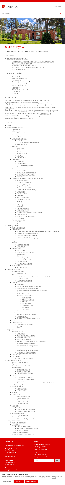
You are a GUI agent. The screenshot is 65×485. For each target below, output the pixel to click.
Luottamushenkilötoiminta (25, 373)
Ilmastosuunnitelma (23, 197)
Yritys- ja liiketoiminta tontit (25, 165)
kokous (17, 107)
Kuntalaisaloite (21, 390)
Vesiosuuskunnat (22, 224)
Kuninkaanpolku (27, 298)
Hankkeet (15, 392)
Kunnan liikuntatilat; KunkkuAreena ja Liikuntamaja (32, 290)
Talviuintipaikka (26, 303)
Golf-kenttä (25, 307)
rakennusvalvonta (12, 116)
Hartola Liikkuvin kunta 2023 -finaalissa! (29, 286)
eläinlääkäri (47, 100)
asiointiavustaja (9, 100)
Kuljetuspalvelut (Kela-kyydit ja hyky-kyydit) (29, 212)
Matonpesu (20, 148)
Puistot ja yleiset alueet (24, 182)
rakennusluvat (45, 113)
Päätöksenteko (16, 368)
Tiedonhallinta (16, 394)
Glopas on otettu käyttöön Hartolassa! (28, 318)
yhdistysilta (18, 118)
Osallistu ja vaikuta (17, 387)
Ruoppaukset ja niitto (23, 186)
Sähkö (19, 137)
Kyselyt (14, 93)
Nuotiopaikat (26, 309)
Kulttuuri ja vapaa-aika (19, 84)
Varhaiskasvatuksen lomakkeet (31, 239)
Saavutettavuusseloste (23, 396)
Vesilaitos (20, 222)
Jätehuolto (15, 169)
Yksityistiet (20, 207)
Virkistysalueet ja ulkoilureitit (25, 296)
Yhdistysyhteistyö (22, 388)
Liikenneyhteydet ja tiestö (19, 205)
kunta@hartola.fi (10, 456)
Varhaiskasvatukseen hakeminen (27, 235)
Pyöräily (24, 301)
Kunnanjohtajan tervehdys (20, 362)
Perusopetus (16, 243)
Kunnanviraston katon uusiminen (22, 63)
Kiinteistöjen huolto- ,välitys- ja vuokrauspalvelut (31, 341)
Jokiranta (19, 326)
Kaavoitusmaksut (22, 144)
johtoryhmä (40, 103)
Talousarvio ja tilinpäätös (24, 377)
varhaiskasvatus (9, 118)
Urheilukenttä (21, 284)
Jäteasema (20, 176)
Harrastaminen (21, 250)
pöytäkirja (37, 113)
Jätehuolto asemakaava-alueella (26, 173)
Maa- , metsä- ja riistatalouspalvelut (27, 345)
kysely (17, 111)
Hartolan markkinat (18, 271)
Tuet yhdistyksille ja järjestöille (26, 411)
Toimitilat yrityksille (23, 167)
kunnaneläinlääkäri (27, 107)
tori (50, 116)
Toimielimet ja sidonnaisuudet (21, 366)
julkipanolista (49, 105)
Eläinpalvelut (20, 334)
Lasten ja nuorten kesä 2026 (25, 252)
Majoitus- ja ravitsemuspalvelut (26, 347)
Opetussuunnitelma (23, 244)
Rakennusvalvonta (22, 133)
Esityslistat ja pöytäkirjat (24, 371)
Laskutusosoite (21, 381)
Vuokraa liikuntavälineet (24, 294)
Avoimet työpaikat (27, 100)
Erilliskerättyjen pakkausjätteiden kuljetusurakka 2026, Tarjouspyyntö (33, 61)
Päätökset (15, 87)
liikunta (21, 111)
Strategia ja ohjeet (17, 385)
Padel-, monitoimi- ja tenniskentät (27, 292)
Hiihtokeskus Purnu (28, 305)
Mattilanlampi (21, 191)
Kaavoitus (20, 140)
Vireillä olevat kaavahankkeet (30, 142)
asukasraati (15, 100)
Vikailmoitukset (16, 129)
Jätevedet (19, 201)
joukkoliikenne (47, 103)
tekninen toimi (46, 116)
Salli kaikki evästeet (31, 481)
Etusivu (9, 125)
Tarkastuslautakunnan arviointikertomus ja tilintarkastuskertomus (37, 383)
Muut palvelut (21, 349)
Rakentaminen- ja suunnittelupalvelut (28, 351)
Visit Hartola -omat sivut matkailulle (27, 315)
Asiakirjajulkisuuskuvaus (24, 402)
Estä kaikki (18, 481)
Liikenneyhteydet (22, 214)
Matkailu (14, 313)
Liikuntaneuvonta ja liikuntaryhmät (27, 288)
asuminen (20, 100)
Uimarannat (20, 311)
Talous (14, 375)
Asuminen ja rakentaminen (20, 82)
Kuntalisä (19, 407)
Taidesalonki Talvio (22, 279)
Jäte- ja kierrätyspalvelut (24, 337)
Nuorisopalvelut (16, 248)
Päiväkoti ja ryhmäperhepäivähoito (27, 233)
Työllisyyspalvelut (17, 354)
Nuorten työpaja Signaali (24, 258)
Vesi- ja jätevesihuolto (18, 220)
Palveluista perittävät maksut (25, 379)
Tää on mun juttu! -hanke (24, 263)
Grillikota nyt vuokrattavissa (20, 69)
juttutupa (56, 105)
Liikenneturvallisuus (23, 210)
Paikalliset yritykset (17, 332)
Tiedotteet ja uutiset (18, 78)
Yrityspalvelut (16, 356)
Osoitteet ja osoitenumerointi (25, 216)
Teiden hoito (20, 218)
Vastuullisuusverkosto (23, 199)
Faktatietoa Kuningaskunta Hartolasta (28, 419)
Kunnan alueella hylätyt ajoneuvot (27, 188)
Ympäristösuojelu (22, 193)
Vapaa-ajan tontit (22, 163)
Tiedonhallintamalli (22, 404)
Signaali (29, 116)
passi (15, 113)
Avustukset (15, 405)
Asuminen (15, 146)
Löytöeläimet (21, 203)
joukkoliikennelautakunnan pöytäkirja (14, 105)
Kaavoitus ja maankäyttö (19, 138)
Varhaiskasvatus (17, 229)
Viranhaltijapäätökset (23, 369)
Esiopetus (15, 241)
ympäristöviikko (25, 118)
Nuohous (20, 155)
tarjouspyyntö (37, 116)
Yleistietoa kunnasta (18, 417)
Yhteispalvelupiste (22, 415)
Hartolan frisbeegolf (28, 299)
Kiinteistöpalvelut (17, 135)
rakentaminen (22, 116)
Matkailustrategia (22, 316)
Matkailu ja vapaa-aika (13, 269)
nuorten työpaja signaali (48, 110)
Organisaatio (16, 364)
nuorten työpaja (33, 111)
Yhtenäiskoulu (21, 246)
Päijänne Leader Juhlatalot (25, 324)
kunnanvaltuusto (37, 107)
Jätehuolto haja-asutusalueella (26, 174)
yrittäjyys (31, 118)
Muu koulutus (16, 265)
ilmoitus (35, 103)
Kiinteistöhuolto (21, 157)
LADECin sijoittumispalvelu (25, 358)
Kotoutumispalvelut (23, 430)
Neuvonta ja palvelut (18, 413)
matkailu (25, 111)
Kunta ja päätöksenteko (19, 89)
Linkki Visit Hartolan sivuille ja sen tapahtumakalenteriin (33, 277)
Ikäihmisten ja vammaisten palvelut (27, 428)
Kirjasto (14, 320)
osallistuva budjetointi (9, 113)
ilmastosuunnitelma (24, 103)
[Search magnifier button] (60, 13)
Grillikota (19, 328)
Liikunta (14, 282)
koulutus (21, 107)
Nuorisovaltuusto (22, 262)
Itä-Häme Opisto (22, 267)
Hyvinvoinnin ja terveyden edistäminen (23, 434)
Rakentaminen (16, 131)
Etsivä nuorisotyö (22, 256)
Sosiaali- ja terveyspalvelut (20, 432)
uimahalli (53, 116)
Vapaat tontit (16, 159)
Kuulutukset (15, 80)
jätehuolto (9, 107)
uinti (57, 116)
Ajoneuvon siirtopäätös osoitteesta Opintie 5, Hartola (28, 67)
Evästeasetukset (7, 481)
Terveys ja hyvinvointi (13, 421)
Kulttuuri (14, 275)
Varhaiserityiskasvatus (23, 237)
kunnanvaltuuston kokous (49, 107)
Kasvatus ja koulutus (18, 86)
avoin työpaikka (38, 100)
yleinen (14, 76)
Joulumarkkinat (41, 105)
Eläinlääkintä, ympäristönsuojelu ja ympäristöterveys (27, 178)
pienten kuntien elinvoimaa (25, 113)
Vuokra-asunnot (22, 154)
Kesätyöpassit (21, 254)
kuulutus (10, 110)
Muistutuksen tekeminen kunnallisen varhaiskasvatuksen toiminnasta (38, 231)
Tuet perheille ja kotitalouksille (26, 409)
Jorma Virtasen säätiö (18, 227)
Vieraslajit (20, 195)
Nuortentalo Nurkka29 (24, 260)
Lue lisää (54, 477)
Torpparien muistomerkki (24, 280)
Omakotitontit (21, 161)
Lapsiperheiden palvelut (24, 426)
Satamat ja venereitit (23, 209)
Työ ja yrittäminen (12, 330)
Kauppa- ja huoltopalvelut (24, 339)
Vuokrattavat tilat (17, 322)
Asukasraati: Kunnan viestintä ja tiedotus (24, 65)
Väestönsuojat (21, 152)
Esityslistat (15, 91)
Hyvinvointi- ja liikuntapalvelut (26, 335)
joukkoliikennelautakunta (30, 105)
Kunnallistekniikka (22, 180)
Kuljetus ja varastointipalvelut (26, 343)
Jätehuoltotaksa (21, 171)
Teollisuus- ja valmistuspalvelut (26, 352)
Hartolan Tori (26, 184)
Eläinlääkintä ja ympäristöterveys (27, 190)
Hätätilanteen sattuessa (19, 423)
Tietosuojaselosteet (23, 398)
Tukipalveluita (16, 424)
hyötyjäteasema (11, 103)
